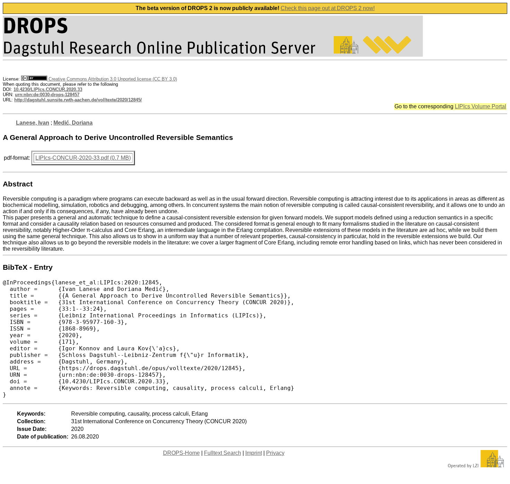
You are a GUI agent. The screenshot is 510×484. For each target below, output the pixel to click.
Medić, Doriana (73, 123)
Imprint (253, 453)
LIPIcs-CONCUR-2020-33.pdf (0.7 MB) (83, 158)
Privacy (275, 453)
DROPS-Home (181, 453)
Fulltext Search (222, 453)
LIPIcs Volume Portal (480, 106)
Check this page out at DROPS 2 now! (328, 8)
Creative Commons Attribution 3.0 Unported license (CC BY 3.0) (112, 79)
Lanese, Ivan (32, 123)
